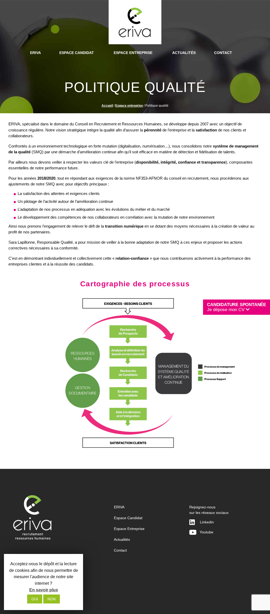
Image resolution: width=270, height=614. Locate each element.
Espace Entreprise (129, 529)
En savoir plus (43, 590)
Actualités (122, 539)
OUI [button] (34, 599)
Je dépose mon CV (236, 307)
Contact (120, 550)
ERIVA (119, 507)
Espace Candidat (128, 518)
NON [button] (51, 599)
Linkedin (207, 522)
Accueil (107, 105)
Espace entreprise (129, 105)
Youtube (204, 532)
